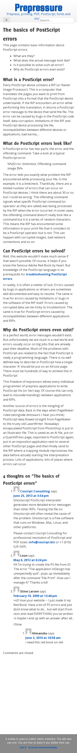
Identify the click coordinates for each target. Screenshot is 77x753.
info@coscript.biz (42, 542)
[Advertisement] (38, 696)
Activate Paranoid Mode (42, 747)
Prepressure (38, 7)
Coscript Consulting (35, 491)
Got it (23, 747)
